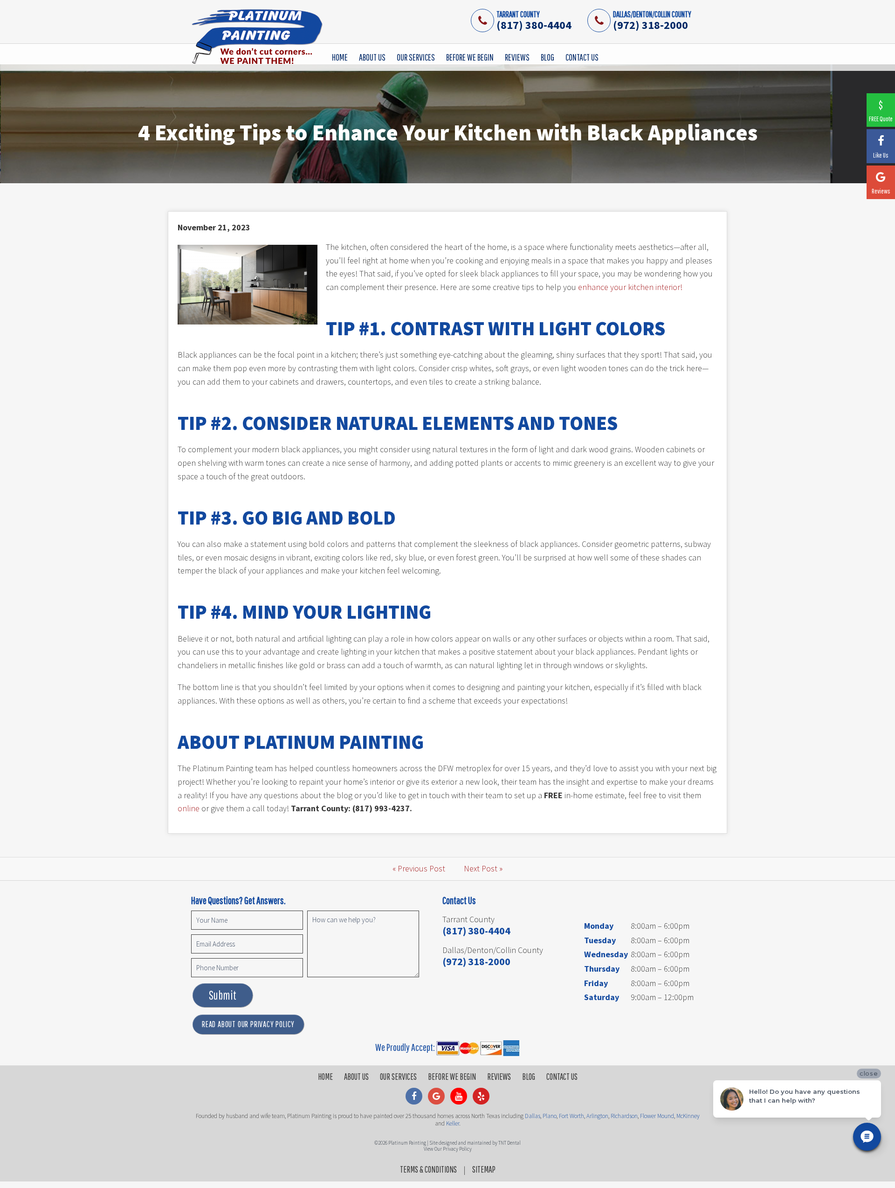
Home (340, 57)
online (189, 808)
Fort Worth (571, 1116)
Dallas (532, 1116)
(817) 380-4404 (533, 25)
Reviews (517, 57)
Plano (550, 1116)
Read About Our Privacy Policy (248, 1024)
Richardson (624, 1116)
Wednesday (606, 954)
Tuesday (600, 940)
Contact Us (582, 57)
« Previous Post (418, 868)
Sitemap (484, 1169)
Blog (547, 57)
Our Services (416, 57)
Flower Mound (657, 1116)
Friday (596, 983)
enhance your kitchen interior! (630, 287)
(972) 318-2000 (650, 25)
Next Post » (483, 868)
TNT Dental (509, 1143)
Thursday (602, 968)
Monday (598, 925)
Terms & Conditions (428, 1169)
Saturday (601, 997)
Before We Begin (470, 57)
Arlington (597, 1116)
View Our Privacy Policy (448, 1149)
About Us (372, 57)
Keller (452, 1123)
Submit (222, 995)
